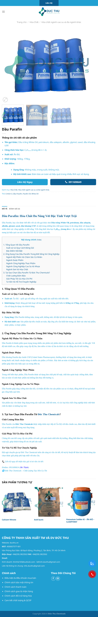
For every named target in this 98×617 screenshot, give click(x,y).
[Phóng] (5, 99)
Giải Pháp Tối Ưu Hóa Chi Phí (19, 278)
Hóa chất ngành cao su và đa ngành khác (61, 22)
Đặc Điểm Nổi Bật (14, 251)
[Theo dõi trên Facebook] (53, 578)
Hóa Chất (34, 22)
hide (39, 239)
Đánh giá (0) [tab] (14, 209)
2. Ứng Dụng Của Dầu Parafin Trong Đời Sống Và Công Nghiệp (31, 254)
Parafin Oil (27, 194)
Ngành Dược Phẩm (14, 260)
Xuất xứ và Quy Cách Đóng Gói (20, 247)
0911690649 (75, 182)
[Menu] (3, 12)
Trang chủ (22, 22)
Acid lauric (38, 520)
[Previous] (7, 65)
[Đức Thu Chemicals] (49, 11)
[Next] (91, 65)
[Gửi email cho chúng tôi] (58, 578)
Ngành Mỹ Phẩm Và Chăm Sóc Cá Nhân (24, 257)
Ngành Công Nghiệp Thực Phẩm (20, 263)
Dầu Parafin (17, 194)
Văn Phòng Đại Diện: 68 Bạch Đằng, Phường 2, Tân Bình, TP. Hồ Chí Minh (33, 550)
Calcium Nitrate (9, 520)
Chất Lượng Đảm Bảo (16, 275)
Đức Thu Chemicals (48, 414)
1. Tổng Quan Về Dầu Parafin (16, 244)
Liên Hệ (49, 3)
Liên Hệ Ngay (25, 182)
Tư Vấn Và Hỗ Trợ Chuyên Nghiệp (21, 281)
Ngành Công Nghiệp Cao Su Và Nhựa (23, 266)
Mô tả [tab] (4, 209)
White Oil (35, 194)
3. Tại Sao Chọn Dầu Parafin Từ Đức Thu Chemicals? (26, 272)
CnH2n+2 (8, 194)
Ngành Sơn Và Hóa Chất (17, 269)
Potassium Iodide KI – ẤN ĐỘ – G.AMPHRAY (80, 520)
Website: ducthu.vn (10, 542)
